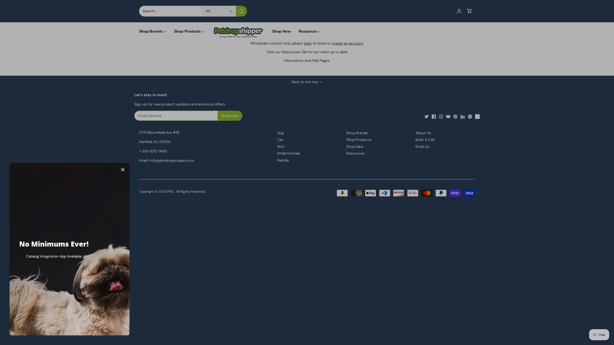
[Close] (123, 169)
